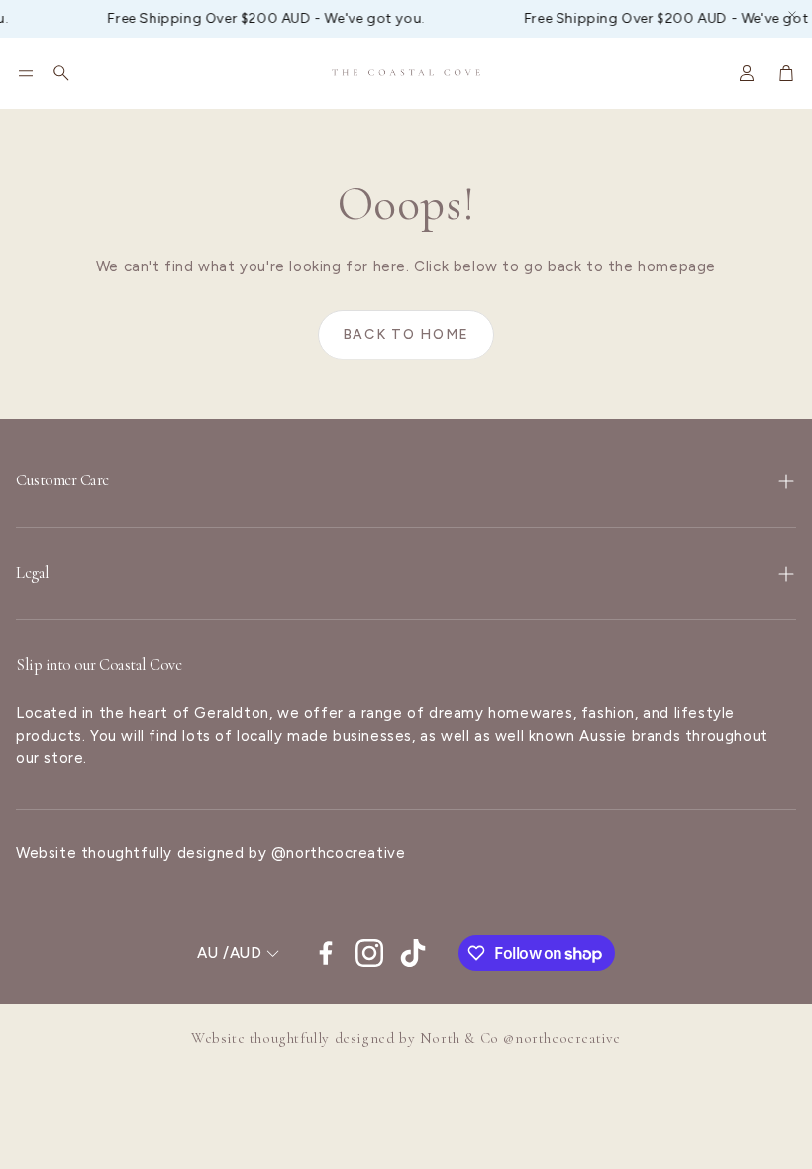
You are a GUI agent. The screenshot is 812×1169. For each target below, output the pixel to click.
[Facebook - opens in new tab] (326, 953)
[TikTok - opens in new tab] (413, 953)
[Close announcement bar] (792, 15)
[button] (26, 73)
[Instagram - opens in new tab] (369, 953)
